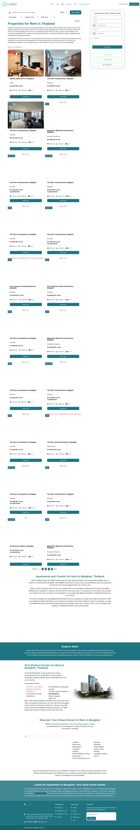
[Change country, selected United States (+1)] (94, 25)
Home (52, 4)
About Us (69, 4)
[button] (9, 63)
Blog (75, 4)
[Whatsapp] (115, 828)
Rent (62, 4)
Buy (57, 4)
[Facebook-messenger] (102, 828)
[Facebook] (105, 828)
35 (52, 569)
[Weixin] (112, 828)
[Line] (109, 828)
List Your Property (84, 4)
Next (55, 569)
